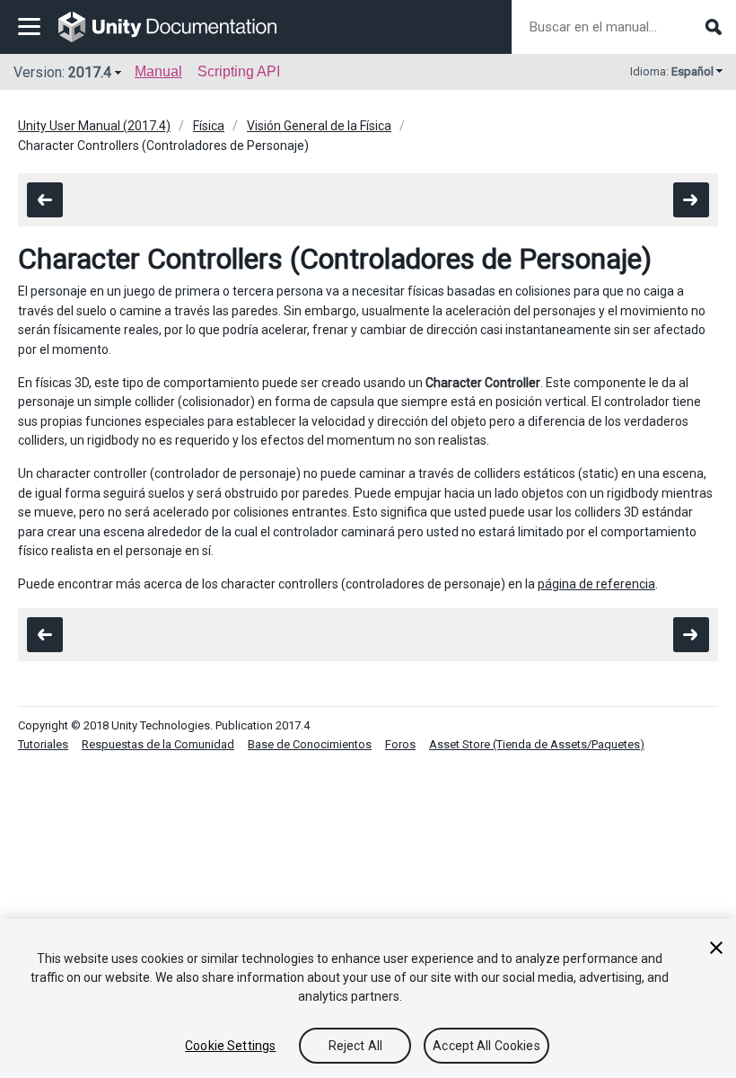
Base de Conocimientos (310, 744)
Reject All (355, 1045)
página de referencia (596, 584)
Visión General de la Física (319, 126)
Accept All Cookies (486, 1045)
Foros (400, 744)
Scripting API (238, 71)
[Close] (716, 948)
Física (208, 126)
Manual (158, 71)
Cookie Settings (230, 1045)
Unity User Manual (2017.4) (94, 126)
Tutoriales (43, 744)
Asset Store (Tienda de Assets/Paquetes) (536, 744)
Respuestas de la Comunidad (158, 744)
